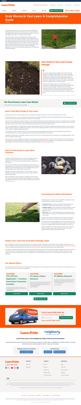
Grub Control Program (12, 139)
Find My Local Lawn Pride (66, 317)
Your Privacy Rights (56, 395)
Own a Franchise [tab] (68, 4)
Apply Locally (47, 372)
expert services (10, 181)
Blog (62, 364)
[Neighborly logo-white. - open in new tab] (3, 0)
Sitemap (63, 372)
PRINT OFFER (40, 293)
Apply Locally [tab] (60, 4)
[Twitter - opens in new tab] (9, 368)
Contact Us (46, 369)
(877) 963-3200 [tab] (72, 11)
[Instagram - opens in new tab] (15, 368)
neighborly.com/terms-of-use (10, 289)
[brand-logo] (29, 332)
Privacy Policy (31, 395)
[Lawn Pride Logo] (14, 362)
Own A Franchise (65, 375)
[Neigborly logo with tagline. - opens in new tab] (52, 333)
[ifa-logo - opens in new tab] (7, 378)
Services (28, 364)
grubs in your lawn (16, 117)
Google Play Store (60, 351)
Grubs (17, 30)
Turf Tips (63, 367)
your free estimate (46, 141)
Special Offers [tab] (53, 4)
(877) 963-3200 (54, 320)
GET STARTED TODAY (71, 103)
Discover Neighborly (25, 351)
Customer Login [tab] (76, 4)
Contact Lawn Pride (34, 247)
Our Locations (64, 369)
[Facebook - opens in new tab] (6, 368)
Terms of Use (24, 395)
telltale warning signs (64, 75)
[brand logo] (8, 5)
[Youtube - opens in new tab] (12, 368)
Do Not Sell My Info (46, 395)
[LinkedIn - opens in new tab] (18, 368)
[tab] (40, 5)
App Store (49, 351)
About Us (46, 367)
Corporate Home (47, 375)
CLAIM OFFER (16, 293)
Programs (28, 367)
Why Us (45, 364)
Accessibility (38, 395)
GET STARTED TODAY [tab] (57, 10)
